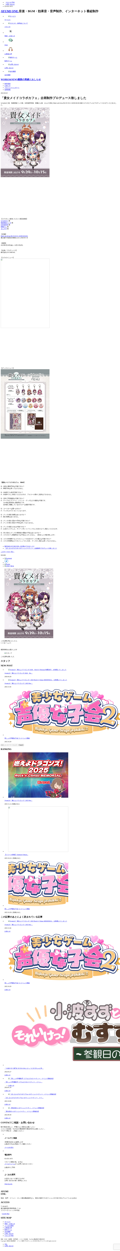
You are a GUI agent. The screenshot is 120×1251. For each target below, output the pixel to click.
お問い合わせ (10, 4)
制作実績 (7, 84)
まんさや (4, 229)
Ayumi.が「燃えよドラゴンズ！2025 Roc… (18, 683)
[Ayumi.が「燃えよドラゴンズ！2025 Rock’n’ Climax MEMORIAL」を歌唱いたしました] (38, 797)
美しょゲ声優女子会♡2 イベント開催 (17, 738)
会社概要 (7, 1231)
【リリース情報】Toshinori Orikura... (16, 854)
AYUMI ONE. (10, 11)
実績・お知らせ (9, 36)
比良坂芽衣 (4, 225)
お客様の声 (8, 54)
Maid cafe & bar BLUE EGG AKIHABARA (14, 236)
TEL (5, 1244)
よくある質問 (9, 1226)
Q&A (6, 45)
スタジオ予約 (10, 2)
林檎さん (4, 227)
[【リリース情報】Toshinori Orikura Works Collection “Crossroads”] (38, 851)
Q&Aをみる (8, 1184)
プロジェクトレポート (12, 87)
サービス (7, 1222)
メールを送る (9, 1147)
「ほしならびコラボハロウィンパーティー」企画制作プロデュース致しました (30, 548)
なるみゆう (4, 221)
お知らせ (7, 85)
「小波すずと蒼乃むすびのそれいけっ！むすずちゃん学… (24, 1068)
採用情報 (7, 89)
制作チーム (8, 1230)
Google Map (5, 1214)
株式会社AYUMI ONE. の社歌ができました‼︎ (19, 546)
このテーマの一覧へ (7, 552)
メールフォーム (9, 1164)
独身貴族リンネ (6, 223)
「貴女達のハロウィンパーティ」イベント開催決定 (21, 1111)
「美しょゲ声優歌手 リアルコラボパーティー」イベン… (23, 1082)
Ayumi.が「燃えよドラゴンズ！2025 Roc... (18, 800)
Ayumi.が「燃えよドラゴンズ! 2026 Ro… (18, 673)
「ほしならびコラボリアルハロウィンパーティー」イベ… (24, 1098)
